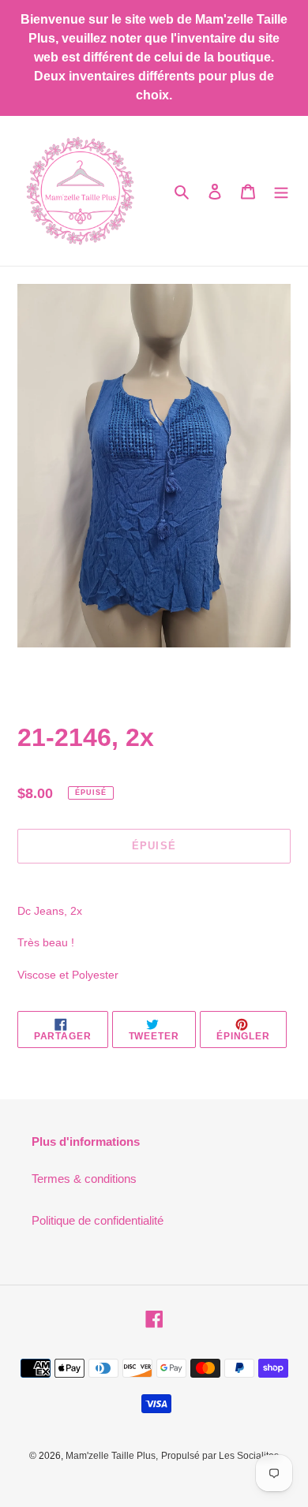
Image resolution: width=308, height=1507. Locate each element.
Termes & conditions (84, 1178)
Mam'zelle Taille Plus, (112, 1455)
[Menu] (281, 191)
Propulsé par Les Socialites (220, 1455)
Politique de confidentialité (97, 1220)
